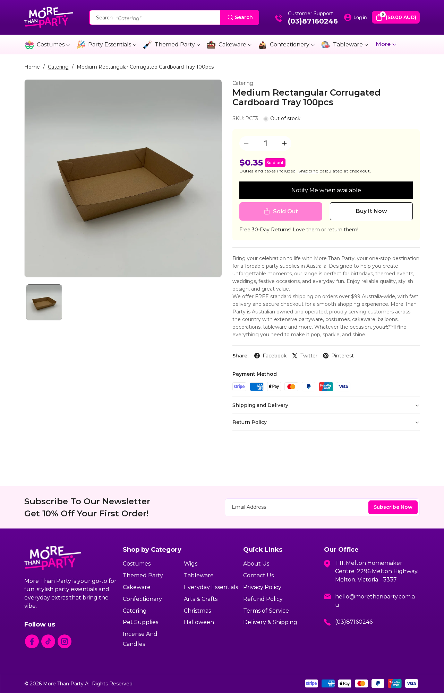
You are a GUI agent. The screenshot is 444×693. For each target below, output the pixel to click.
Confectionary (142, 599)
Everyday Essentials (211, 587)
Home (32, 67)
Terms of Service (266, 610)
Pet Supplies (140, 622)
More (384, 44)
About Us (256, 563)
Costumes (51, 44)
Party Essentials (109, 44)
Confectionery (289, 44)
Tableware (348, 44)
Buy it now (371, 211)
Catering (58, 67)
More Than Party (63, 684)
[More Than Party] (48, 17)
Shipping (308, 171)
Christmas (197, 610)
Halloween (199, 622)
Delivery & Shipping (270, 622)
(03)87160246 (313, 21)
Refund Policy (263, 599)
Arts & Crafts (200, 599)
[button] (396, 17)
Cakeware (232, 44)
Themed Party (175, 44)
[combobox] (174, 17)
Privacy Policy (262, 587)
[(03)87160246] (279, 20)
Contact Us (258, 575)
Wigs (190, 563)
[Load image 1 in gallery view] (44, 302)
